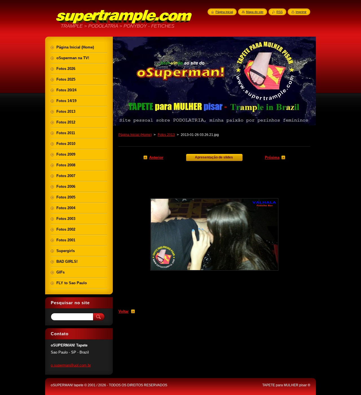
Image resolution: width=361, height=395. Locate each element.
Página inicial (224, 12)
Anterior (156, 157)
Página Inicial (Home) (135, 134)
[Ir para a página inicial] (124, 22)
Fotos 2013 (166, 134)
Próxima (272, 157)
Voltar (123, 311)
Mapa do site (254, 12)
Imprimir (301, 12)
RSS (279, 12)
